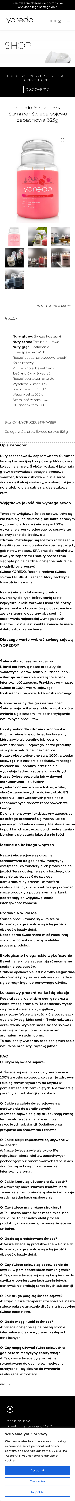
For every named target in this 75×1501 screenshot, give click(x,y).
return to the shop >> (54, 305)
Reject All (37, 1492)
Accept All (37, 1470)
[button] (63, 140)
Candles (27, 432)
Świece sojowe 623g (52, 432)
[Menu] (69, 20)
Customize (37, 1481)
